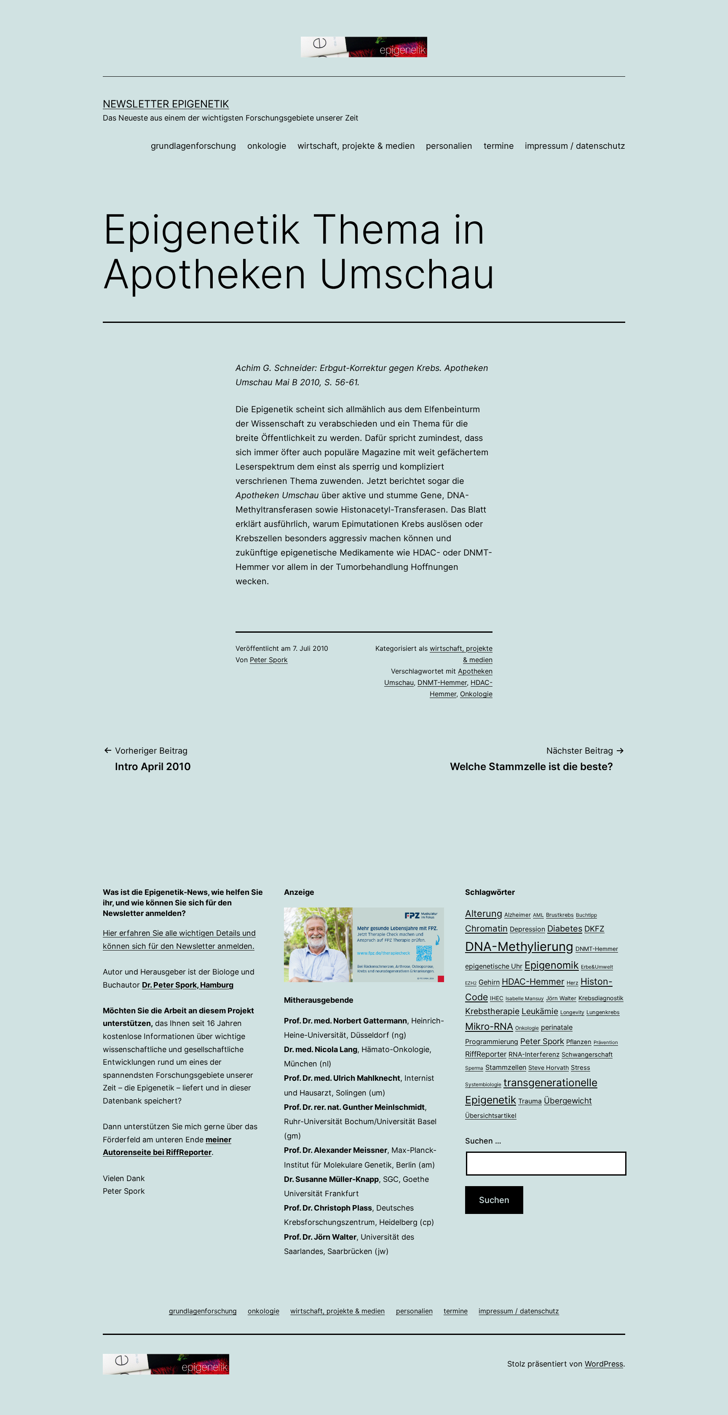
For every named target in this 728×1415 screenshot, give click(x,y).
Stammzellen (505, 1067)
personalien (449, 146)
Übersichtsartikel (491, 1116)
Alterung (483, 913)
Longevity (572, 1012)
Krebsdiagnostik (601, 998)
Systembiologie (483, 1084)
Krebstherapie (492, 1011)
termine (499, 146)
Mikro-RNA (489, 1026)
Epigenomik (552, 965)
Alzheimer (517, 914)
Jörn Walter (561, 998)
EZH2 (470, 983)
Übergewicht (568, 1101)
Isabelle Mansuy (525, 999)
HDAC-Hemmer (533, 981)
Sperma (474, 1068)
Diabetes (564, 929)
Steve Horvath (548, 1067)
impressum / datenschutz (575, 146)
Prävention (606, 1042)
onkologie (266, 146)
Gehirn (489, 982)
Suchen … (483, 1140)
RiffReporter (485, 1054)
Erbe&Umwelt (597, 967)
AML (538, 915)
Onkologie (476, 694)
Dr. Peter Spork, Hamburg (187, 984)
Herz (572, 983)
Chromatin (486, 928)
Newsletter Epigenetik (166, 104)
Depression (527, 929)
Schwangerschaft (587, 1054)
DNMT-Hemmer (442, 682)
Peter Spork (269, 659)
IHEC (496, 998)
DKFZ (594, 928)
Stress (580, 1067)
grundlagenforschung (193, 146)
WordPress (604, 1363)
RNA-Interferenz (534, 1054)
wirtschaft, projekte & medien (356, 146)
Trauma (530, 1101)
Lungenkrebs (603, 1012)
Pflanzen (579, 1042)
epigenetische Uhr (493, 966)
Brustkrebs (560, 915)
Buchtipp (586, 915)
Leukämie (540, 1011)
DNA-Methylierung (519, 946)
